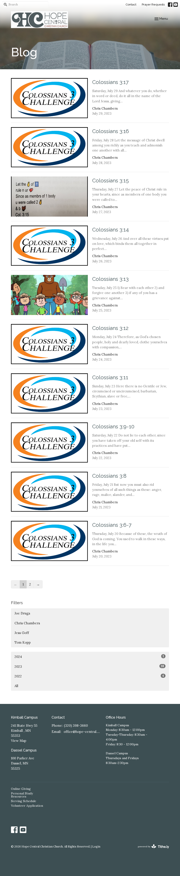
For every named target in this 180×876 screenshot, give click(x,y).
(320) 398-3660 (76, 725)
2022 (89, 676)
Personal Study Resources (22, 794)
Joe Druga (22, 613)
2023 (89, 666)
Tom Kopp (22, 642)
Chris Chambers (27, 623)
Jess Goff (21, 633)
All (16, 686)
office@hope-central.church (82, 732)
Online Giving (21, 789)
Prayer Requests (153, 4)
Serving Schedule (23, 801)
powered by (151, 850)
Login (96, 846)
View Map (18, 741)
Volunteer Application (27, 806)
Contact (131, 4)
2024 (89, 656)
